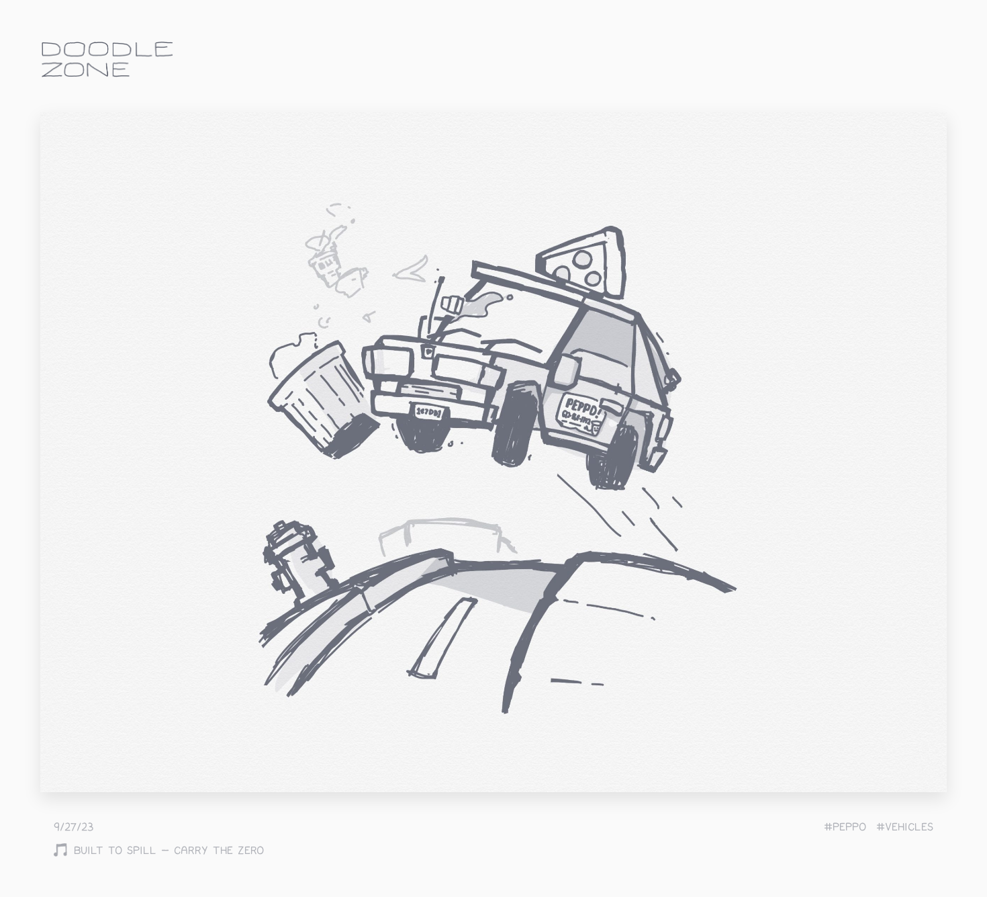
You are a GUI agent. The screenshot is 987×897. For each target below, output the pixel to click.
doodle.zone (107, 59)
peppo (849, 827)
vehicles (909, 827)
